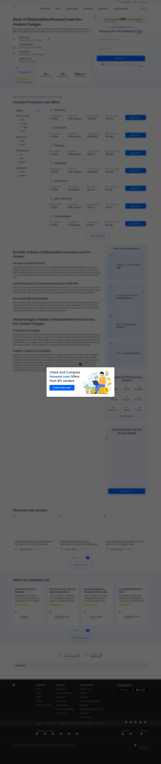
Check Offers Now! (62, 387)
